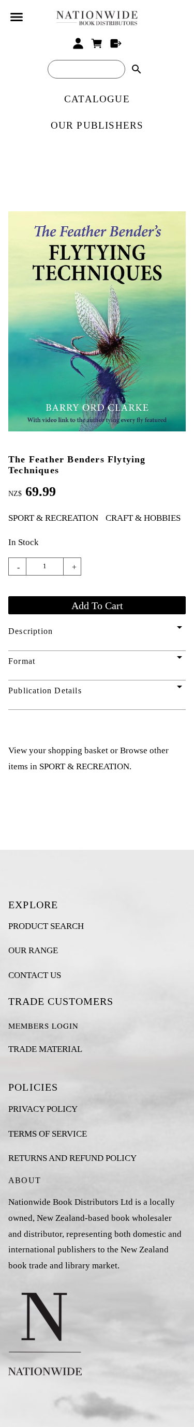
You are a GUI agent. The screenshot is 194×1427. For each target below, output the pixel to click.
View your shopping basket (58, 750)
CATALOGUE (97, 99)
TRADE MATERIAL (45, 1049)
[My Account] (77, 43)
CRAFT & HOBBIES (143, 518)
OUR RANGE (33, 950)
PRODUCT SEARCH (46, 926)
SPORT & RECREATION (53, 518)
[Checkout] (116, 43)
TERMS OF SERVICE (47, 1134)
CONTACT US (34, 975)
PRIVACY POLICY (43, 1109)
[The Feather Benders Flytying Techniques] (97, 428)
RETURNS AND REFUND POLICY (72, 1158)
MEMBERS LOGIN (43, 1025)
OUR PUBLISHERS (97, 125)
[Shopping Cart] (97, 43)
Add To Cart (97, 605)
